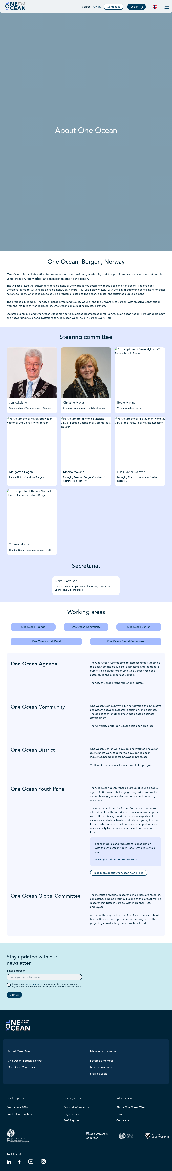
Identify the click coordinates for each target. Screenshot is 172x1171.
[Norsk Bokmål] (155, 7)
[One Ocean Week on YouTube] (30, 1163)
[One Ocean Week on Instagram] (43, 1163)
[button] (95, 7)
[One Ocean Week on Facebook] (19, 1163)
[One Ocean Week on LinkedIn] (9, 1163)
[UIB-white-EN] (98, 1136)
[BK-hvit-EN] (128, 1136)
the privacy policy (34, 984)
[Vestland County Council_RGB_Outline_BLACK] (157, 1136)
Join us (14, 995)
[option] (155, 7)
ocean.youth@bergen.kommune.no (116, 859)
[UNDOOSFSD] (18, 1136)
